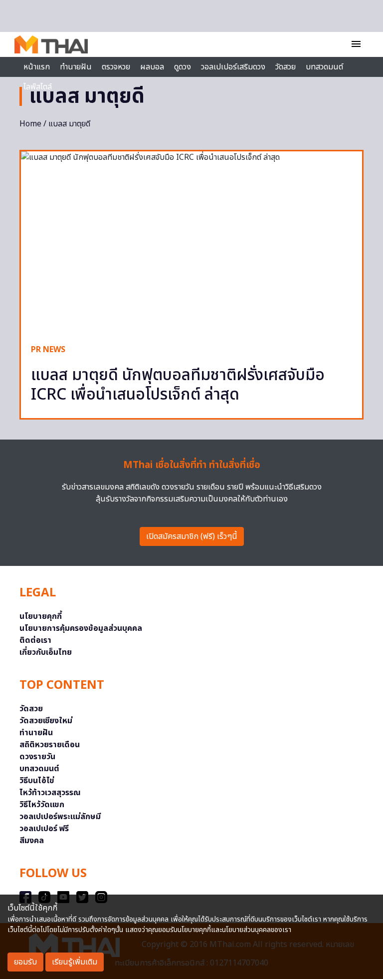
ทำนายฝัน (76, 67)
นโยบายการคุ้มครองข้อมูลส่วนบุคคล (80, 628)
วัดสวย (285, 67)
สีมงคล (31, 841)
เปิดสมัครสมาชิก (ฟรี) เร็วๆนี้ (191, 536)
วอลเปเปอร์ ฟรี (44, 829)
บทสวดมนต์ (324, 67)
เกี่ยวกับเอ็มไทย (45, 652)
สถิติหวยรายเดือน (49, 745)
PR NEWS (48, 350)
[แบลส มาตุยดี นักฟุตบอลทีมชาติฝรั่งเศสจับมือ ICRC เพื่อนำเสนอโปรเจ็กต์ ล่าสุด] (191, 242)
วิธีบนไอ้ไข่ (36, 781)
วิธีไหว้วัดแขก (41, 805)
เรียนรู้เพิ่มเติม (74, 962)
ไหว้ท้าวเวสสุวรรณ (50, 793)
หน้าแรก (36, 67)
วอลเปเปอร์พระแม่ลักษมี (60, 817)
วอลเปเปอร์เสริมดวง (233, 67)
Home (30, 124)
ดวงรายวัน (37, 757)
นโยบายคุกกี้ (40, 616)
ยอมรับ (25, 962)
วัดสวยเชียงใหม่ (45, 721)
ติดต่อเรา (35, 640)
